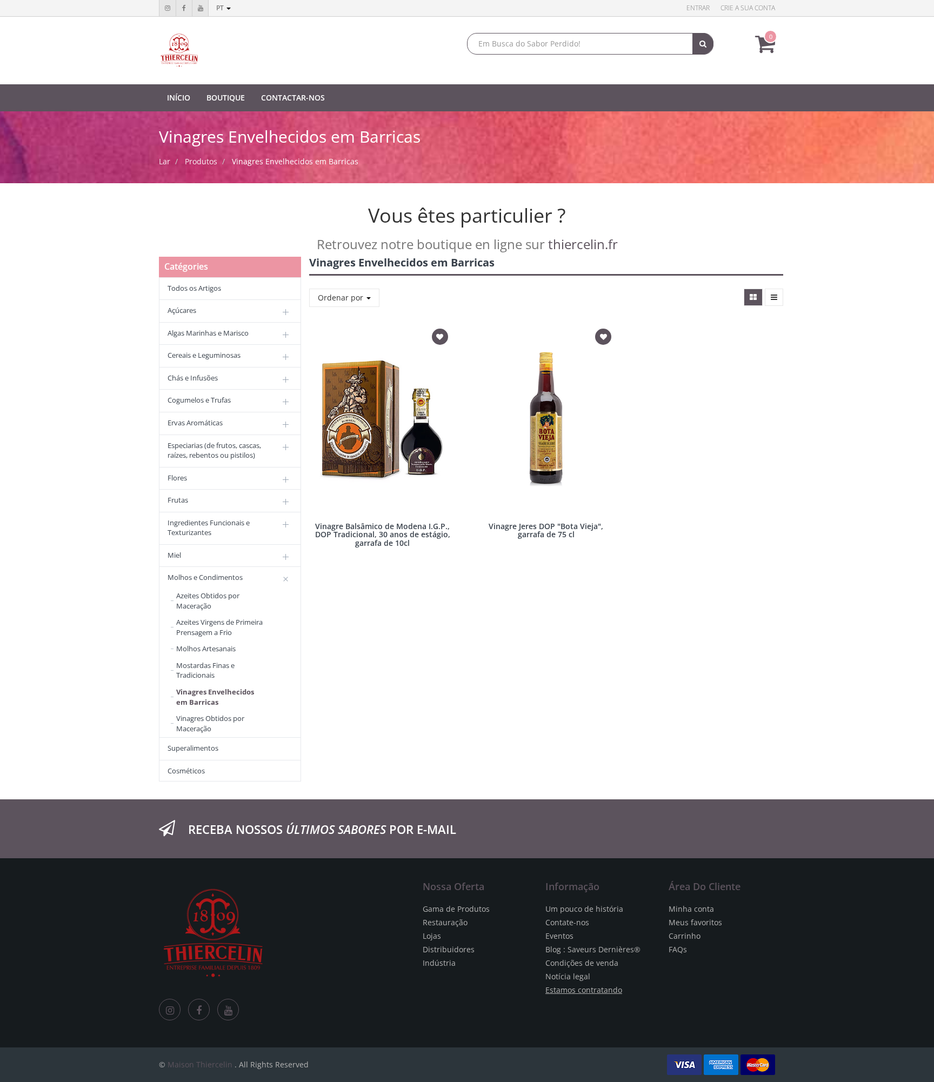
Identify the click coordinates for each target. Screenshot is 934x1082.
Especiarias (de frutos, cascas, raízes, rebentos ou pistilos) (214, 450)
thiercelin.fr (583, 244)
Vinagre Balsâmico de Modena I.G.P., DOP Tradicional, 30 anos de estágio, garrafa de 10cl (382, 534)
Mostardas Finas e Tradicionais (205, 670)
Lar (164, 161)
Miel (174, 555)
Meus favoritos (695, 922)
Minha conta (691, 909)
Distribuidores (449, 949)
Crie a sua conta (747, 7)
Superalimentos (193, 748)
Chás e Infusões (193, 378)
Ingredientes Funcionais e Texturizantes (209, 528)
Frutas (178, 500)
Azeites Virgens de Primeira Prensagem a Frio (219, 627)
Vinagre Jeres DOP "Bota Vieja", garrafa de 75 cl (546, 530)
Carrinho (684, 936)
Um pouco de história (584, 909)
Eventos (559, 936)
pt (220, 7)
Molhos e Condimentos (205, 577)
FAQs (678, 949)
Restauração (445, 922)
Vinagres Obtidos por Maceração (210, 723)
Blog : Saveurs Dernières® (593, 949)
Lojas (432, 936)
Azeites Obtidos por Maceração (207, 601)
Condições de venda (581, 963)
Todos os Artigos (194, 288)
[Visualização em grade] (753, 297)
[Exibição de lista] (774, 297)
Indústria (439, 963)
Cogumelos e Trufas (199, 400)
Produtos (201, 161)
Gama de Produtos (456, 909)
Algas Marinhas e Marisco (208, 333)
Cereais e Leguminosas (204, 355)
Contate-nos (567, 922)
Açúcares (182, 310)
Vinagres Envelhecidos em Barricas (295, 161)
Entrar (698, 7)
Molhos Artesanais (206, 648)
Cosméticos (186, 771)
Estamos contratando (583, 990)
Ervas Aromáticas (195, 423)
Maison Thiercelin (200, 1064)
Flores (177, 478)
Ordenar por (341, 297)
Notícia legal (567, 976)
